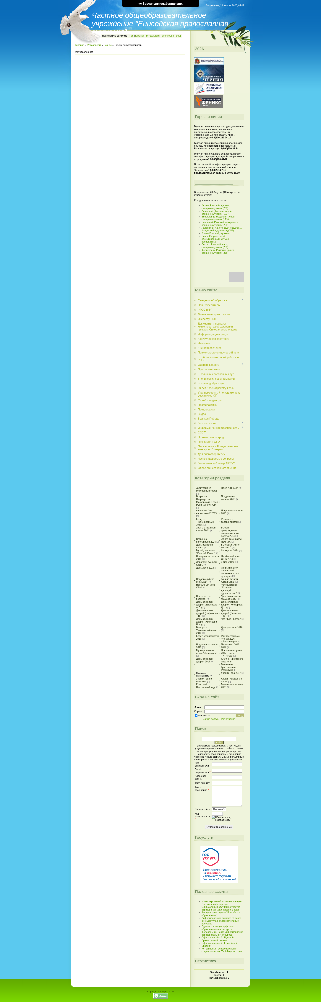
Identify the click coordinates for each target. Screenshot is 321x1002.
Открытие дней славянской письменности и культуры (230, 571)
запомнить (204, 715)
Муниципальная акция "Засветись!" (207, 651)
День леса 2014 (205, 567)
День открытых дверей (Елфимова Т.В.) (207, 613)
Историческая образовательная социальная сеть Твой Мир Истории (222, 950)
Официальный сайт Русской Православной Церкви (218, 939)
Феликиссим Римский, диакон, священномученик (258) (219, 251)
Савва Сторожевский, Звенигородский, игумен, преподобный (216, 239)
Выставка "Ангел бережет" (230, 546)
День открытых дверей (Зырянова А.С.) (206, 604)
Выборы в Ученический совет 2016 (207, 630)
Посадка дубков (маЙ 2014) (205, 580)
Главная (139, 36)
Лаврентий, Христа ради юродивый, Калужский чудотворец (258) (222, 229)
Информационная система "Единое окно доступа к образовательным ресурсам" (221, 921)
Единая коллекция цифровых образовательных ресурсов (218, 928)
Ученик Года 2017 (231, 673)
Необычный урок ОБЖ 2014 (230, 557)
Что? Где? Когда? (231, 619)
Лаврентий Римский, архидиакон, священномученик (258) (220, 223)
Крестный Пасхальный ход (205, 686)
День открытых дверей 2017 (204, 660)
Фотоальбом (152, 36)
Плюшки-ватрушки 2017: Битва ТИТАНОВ (231, 653)
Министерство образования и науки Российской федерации (221, 903)
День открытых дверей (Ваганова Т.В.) (231, 613)
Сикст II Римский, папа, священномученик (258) (215, 246)
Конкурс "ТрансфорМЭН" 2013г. (205, 522)
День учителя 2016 (231, 627)
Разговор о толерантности (229, 520)
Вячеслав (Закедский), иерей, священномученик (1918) (218, 218)
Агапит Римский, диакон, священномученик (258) (216, 207)
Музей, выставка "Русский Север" (205, 552)
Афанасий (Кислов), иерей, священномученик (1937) (217, 212)
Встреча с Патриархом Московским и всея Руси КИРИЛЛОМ (207, 500)
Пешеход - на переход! (203, 597)
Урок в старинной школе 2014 (205, 529)
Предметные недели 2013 (228, 498)
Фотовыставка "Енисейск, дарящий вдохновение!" (229, 589)
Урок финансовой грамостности (231, 597)
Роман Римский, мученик (216, 233)
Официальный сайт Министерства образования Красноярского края (221, 908)
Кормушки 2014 (229, 550)
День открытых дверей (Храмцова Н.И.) (206, 622)
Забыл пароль (211, 719)
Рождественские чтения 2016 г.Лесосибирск (230, 639)
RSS (131, 36)
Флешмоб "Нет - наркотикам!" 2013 (206, 512)
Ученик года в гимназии (204, 680)
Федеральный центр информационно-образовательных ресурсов (223, 933)
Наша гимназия (229, 488)
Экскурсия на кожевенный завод (206, 489)
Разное (108, 45)
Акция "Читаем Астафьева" (229, 580)
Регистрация (167, 36)
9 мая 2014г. (228, 562)
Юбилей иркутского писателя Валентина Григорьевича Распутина (232, 664)
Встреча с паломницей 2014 (206, 540)
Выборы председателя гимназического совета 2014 (230, 531)
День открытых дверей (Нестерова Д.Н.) (231, 604)
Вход (178, 36)
